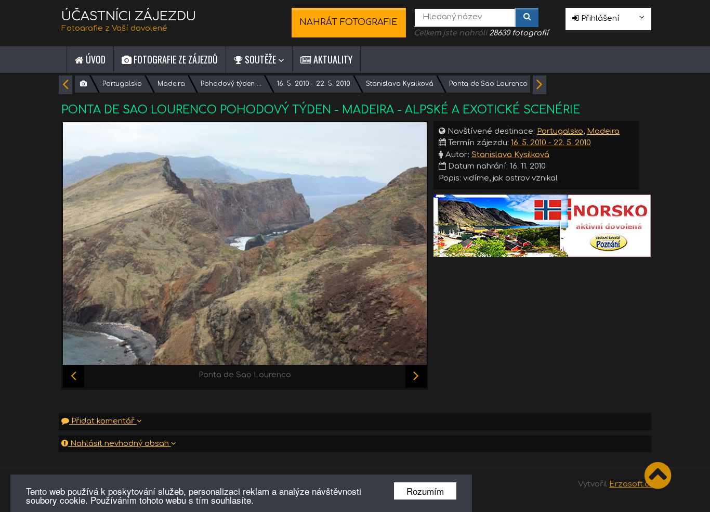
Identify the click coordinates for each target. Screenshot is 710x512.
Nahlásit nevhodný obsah (119, 443)
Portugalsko (122, 83)
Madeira (171, 83)
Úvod (95, 59)
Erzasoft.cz (631, 484)
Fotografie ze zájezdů (175, 59)
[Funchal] (416, 376)
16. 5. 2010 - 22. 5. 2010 (313, 83)
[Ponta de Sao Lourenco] (245, 243)
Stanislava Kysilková (399, 83)
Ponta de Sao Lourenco (488, 83)
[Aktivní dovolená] (542, 225)
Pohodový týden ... (231, 83)
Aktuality (331, 59)
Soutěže (260, 59)
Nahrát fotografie (348, 22)
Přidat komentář (103, 421)
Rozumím (425, 490)
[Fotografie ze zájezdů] (83, 84)
